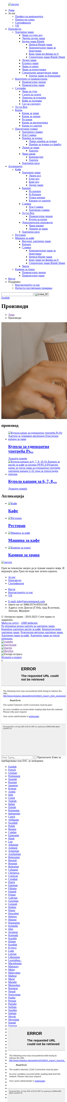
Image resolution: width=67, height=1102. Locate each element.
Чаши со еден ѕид (32, 35)
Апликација (15, 166)
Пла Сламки (29, 135)
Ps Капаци (35, 194)
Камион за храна (25, 269)
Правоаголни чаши (33, 85)
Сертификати (23, 22)
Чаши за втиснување (34, 69)
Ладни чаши (29, 60)
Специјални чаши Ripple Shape (47, 56)
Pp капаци (35, 191)
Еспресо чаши (30, 63)
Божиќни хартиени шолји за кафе (21, 629)
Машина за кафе (24, 238)
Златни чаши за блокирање (44, 75)
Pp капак (27, 119)
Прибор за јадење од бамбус (45, 144)
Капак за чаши (30, 113)
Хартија (33, 150)
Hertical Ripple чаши (40, 44)
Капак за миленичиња (35, 122)
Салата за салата (31, 94)
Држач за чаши (30, 147)
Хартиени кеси (31, 163)
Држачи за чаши (38, 228)
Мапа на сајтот (10, 622)
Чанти (25, 266)
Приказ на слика (25, 19)
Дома (11, 10)
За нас (11, 577)
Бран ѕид (34, 181)
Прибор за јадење (32, 138)
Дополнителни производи (37, 222)
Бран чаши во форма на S (44, 53)
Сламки (26, 203)
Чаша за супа (29, 91)
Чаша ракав (28, 153)
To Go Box (21, 106)
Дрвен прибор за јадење (43, 141)
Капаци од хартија (40, 200)
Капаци (26, 188)
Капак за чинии (31, 116)
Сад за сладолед (31, 103)
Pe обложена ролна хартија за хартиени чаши (27, 626)
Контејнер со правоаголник (31, 78)
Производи (14, 28)
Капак (18, 110)
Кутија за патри (38, 219)
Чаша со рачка (30, 66)
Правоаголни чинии (34, 81)
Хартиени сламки (32, 131)
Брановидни (36, 156)
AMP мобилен (29, 622)
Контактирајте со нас (27, 284)
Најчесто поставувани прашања (33, 288)
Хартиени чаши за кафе (15, 635)
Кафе (18, 169)
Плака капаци (37, 197)
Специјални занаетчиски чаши (40, 72)
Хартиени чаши (24, 32)
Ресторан (20, 234)
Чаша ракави (36, 225)
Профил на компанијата (29, 16)
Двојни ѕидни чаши (33, 38)
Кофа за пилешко (32, 100)
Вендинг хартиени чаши (36, 241)
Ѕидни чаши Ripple (33, 41)
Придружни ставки (26, 128)
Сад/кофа (20, 88)
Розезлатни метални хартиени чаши (42, 632)
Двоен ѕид (35, 175)
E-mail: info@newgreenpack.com (26, 601)
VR (17, 25)
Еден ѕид (34, 178)
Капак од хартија (32, 125)
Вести (11, 278)
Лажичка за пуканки (34, 97)
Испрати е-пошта (11, 657)
